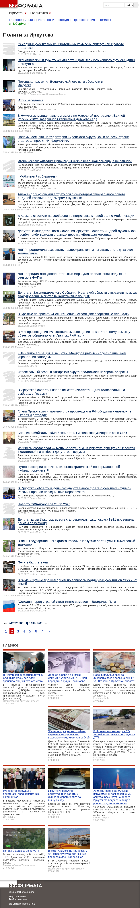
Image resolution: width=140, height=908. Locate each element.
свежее (16, 622)
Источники (46, 20)
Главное (15, 20)
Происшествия (84, 20)
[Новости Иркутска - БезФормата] (22, 4)
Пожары (105, 20)
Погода (63, 20)
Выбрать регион (18, 899)
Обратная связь (17, 896)
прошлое (33, 622)
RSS (33, 904)
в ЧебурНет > (19, 23)
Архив (30, 20)
